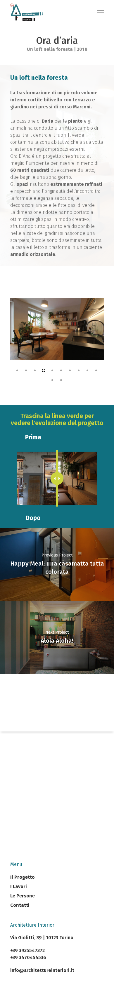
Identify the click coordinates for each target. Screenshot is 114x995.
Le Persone (22, 896)
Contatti (20, 905)
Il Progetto (22, 877)
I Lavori (18, 886)
